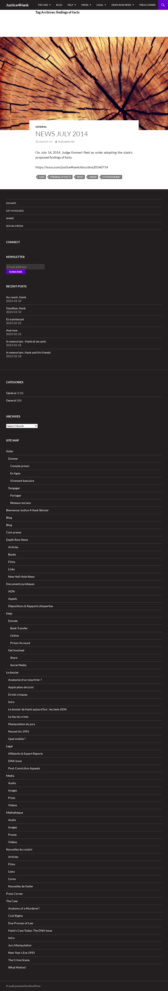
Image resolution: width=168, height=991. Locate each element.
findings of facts (60, 177)
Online (14, 635)
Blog (59, 4)
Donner (13, 458)
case (41, 177)
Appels (12, 598)
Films (11, 562)
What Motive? (17, 967)
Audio (12, 783)
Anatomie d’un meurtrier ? (25, 679)
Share (10, 218)
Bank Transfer (19, 628)
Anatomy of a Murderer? (24, 908)
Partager (15, 495)
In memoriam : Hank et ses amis (26, 341)
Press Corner (147, 4)
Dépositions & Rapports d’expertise (30, 606)
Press (11, 797)
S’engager (14, 488)
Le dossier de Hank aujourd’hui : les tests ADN (37, 709)
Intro (11, 702)
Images (12, 790)
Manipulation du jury (21, 724)
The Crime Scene (19, 960)
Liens (11, 871)
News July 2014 (61, 133)
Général (11, 393)
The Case (43, 4)
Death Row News (121, 4)
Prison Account (20, 643)
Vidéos (12, 842)
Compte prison (19, 466)
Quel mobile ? (17, 738)
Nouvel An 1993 (18, 731)
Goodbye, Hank (16, 308)
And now (12, 330)
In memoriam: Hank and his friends (28, 352)
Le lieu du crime (18, 716)
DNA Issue (15, 761)
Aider (9, 451)
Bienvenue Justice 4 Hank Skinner (27, 510)
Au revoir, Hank (16, 297)
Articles (13, 547)
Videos (12, 805)
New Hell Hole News (21, 576)
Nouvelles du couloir (19, 849)
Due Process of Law (20, 923)
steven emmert (111, 177)
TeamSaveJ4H (66, 141)
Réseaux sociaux (20, 503)
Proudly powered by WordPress (23, 986)
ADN (11, 591)
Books (12, 554)
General (41, 126)
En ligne (15, 473)
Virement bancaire (22, 480)
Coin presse (13, 532)
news (80, 177)
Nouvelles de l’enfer (20, 886)
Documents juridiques (20, 584)
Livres (12, 879)
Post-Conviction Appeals (24, 768)
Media (84, 4)
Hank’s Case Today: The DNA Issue (30, 930)
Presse (12, 834)
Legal (99, 4)
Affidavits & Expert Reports (25, 753)
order (93, 177)
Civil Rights (15, 915)
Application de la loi (21, 687)
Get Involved (15, 210)
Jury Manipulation (20, 945)
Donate (11, 203)
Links (11, 569)
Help (70, 4)
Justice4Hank (17, 5)
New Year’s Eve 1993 (21, 952)
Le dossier (12, 672)
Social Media (14, 225)
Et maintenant (15, 319)
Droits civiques (17, 694)
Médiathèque (14, 812)
